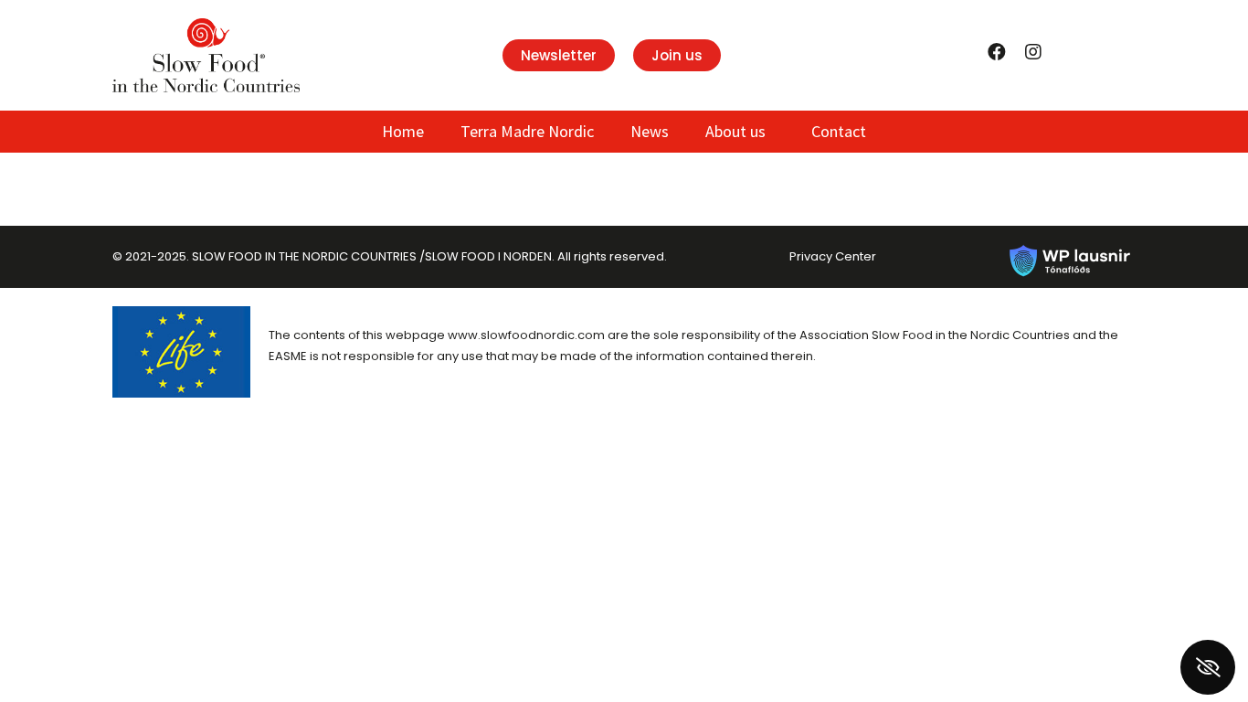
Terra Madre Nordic (527, 131)
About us (735, 131)
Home (403, 131)
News (649, 131)
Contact (838, 131)
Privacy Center (832, 256)
